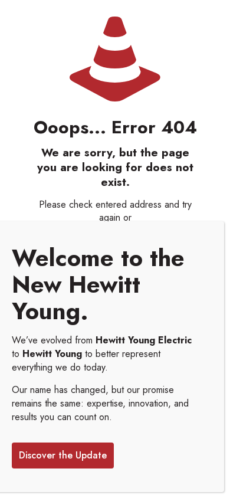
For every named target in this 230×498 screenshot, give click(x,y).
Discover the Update (63, 455)
